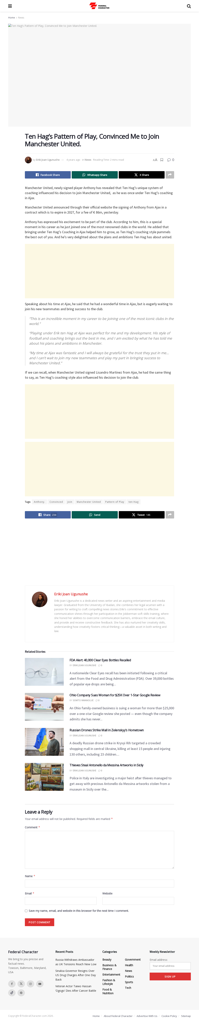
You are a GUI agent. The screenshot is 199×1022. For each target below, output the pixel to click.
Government (133, 959)
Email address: (159, 960)
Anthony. (39, 502)
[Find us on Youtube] (40, 983)
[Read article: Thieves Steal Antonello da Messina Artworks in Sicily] (44, 777)
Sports (129, 982)
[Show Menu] (10, 6)
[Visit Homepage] (99, 6)
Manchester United (89, 502)
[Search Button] (189, 6)
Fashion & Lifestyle (108, 982)
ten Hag (134, 502)
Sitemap (186, 1016)
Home (11, 17)
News (21, 17)
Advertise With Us (147, 1016)
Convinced (56, 502)
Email (29, 893)
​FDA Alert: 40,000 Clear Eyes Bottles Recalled (100, 660)
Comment (32, 827)
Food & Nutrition (107, 991)
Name (30, 876)
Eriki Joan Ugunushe (48, 159)
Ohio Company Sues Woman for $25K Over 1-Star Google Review (115, 695)
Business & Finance (109, 967)
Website (107, 893)
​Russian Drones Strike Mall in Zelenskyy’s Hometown (107, 730)
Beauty (106, 959)
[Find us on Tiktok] (12, 992)
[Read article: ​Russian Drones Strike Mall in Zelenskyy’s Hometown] (44, 742)
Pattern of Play (114, 502)
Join (69, 502)
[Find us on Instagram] (30, 983)
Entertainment (111, 974)
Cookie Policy (169, 1016)
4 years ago (73, 159)
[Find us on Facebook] (12, 983)
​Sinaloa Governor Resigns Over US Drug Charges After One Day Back (75, 975)
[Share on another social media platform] (170, 175)
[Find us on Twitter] (21, 983)
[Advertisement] (99, 271)
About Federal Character (118, 1016)
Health (129, 965)
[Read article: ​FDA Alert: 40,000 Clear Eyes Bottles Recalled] (44, 672)
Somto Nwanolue (83, 700)
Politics (129, 976)
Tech (128, 988)
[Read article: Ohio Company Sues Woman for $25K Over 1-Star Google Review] (44, 707)
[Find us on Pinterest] (21, 992)
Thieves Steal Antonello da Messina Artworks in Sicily (106, 765)
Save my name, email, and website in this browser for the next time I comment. (79, 911)
